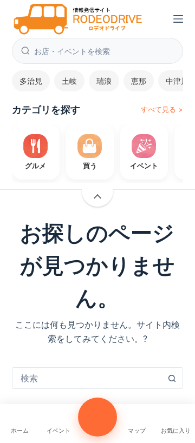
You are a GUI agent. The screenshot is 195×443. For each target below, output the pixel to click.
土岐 (69, 80)
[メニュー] (178, 19)
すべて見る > (162, 109)
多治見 (31, 80)
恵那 (138, 80)
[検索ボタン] (172, 378)
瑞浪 (104, 80)
